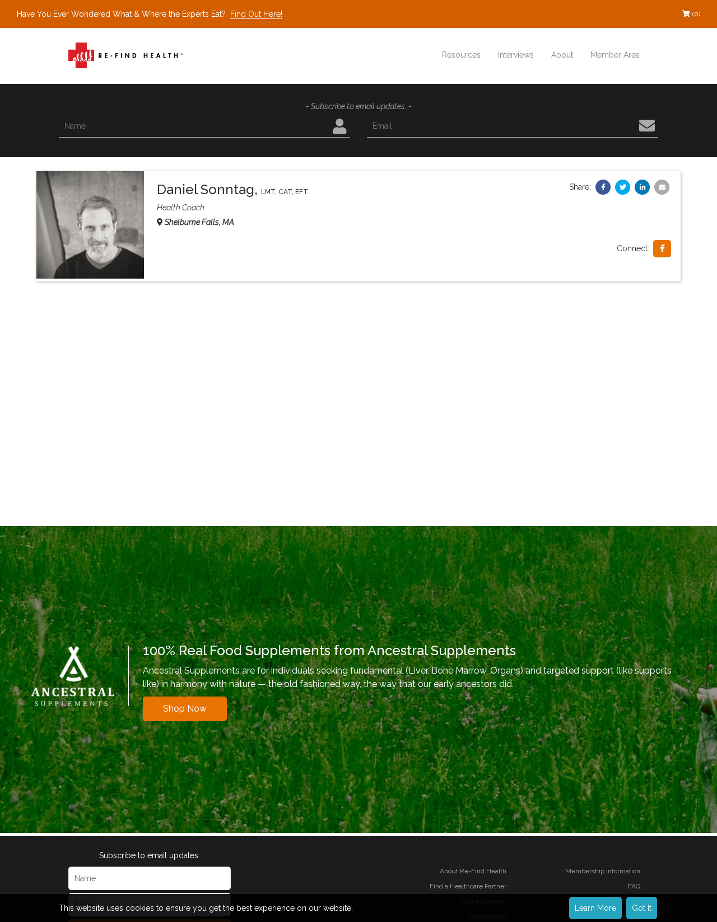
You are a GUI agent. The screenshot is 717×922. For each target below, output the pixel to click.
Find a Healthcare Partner (468, 886)
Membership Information (602, 871)
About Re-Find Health (473, 871)
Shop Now (185, 708)
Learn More (595, 908)
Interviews (516, 54)
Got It (641, 908)
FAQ (634, 886)
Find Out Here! (256, 14)
